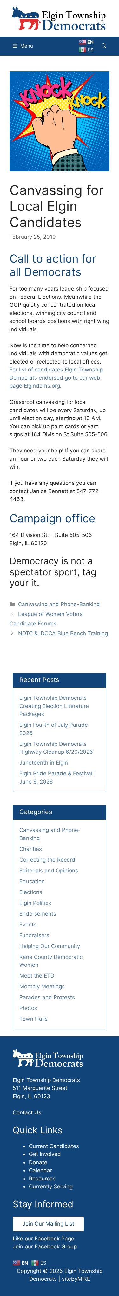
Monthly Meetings (42, 986)
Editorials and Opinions (48, 870)
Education (32, 881)
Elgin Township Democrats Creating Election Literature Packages (54, 706)
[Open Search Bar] (104, 46)
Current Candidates (54, 1146)
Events (27, 924)
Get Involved (45, 1154)
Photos (28, 1008)
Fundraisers (34, 935)
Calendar (40, 1170)
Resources (42, 1178)
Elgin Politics (35, 903)
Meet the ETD (36, 975)
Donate (38, 1162)
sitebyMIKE (76, 1279)
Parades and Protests (47, 997)
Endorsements (37, 914)
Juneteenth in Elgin (43, 762)
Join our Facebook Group (45, 1246)
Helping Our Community (49, 946)
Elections (30, 892)
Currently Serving (51, 1186)
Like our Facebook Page (43, 1238)
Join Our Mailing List (48, 1223)
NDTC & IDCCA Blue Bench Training (63, 633)
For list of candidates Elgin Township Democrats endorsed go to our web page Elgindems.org (56, 377)
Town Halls (33, 1019)
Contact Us (27, 1112)
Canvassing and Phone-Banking (59, 604)
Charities (30, 849)
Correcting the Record (47, 860)
